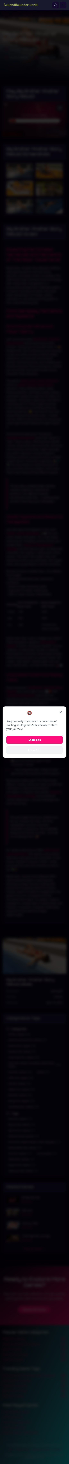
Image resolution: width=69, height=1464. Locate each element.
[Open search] (55, 5)
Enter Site (34, 740)
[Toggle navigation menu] (63, 5)
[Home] (21, 5)
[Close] (60, 712)
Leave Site (34, 750)
